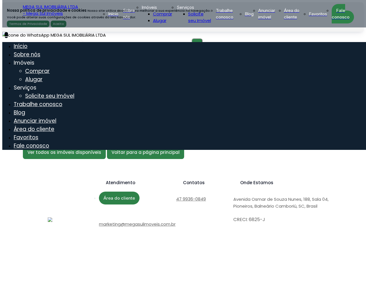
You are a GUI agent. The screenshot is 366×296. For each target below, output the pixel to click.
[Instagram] (102, 255)
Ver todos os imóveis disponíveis (64, 152)
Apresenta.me (43, 279)
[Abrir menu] (6, 35)
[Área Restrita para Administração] (38, 285)
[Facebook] (102, 250)
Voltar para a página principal (146, 152)
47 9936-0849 (191, 199)
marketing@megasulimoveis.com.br (137, 224)
